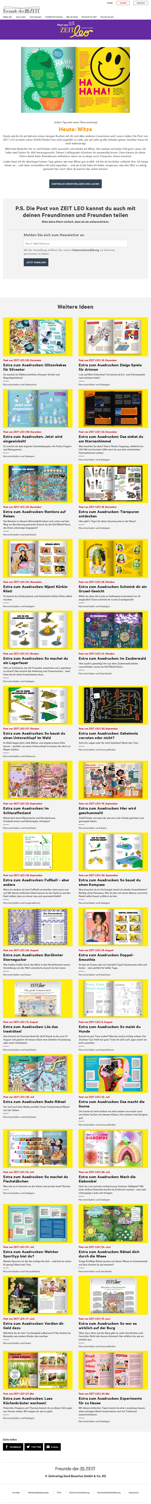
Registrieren (141, 3)
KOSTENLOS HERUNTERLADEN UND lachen (75, 183)
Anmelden (123, 3)
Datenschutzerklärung (85, 250)
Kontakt (110, 3)
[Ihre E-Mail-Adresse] (76, 243)
